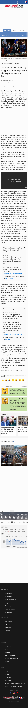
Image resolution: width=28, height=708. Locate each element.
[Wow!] (16, 380)
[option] (13, 593)
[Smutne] (19, 380)
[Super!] (6, 380)
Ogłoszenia (4, 589)
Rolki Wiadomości (7, 441)
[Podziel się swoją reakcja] (5, 86)
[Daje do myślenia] (13, 380)
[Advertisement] (14, 14)
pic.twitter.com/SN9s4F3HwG (12, 273)
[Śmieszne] (9, 380)
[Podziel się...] (14, 86)
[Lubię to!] (2, 380)
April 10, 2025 (9, 339)
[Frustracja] (23, 380)
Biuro (3, 667)
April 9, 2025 (9, 278)
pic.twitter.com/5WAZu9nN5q (12, 334)
